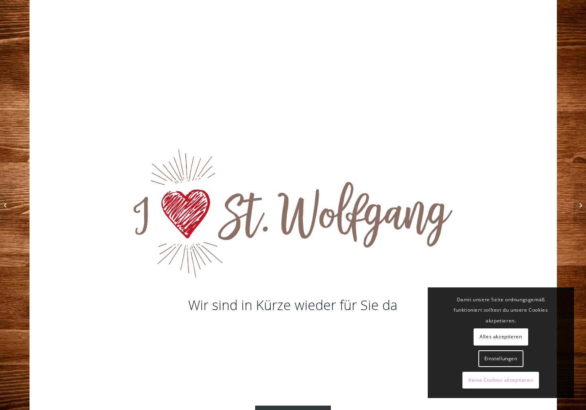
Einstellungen (500, 358)
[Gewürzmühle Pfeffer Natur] (6, 205)
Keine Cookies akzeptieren (500, 380)
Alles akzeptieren (501, 336)
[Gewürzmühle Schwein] (580, 205)
